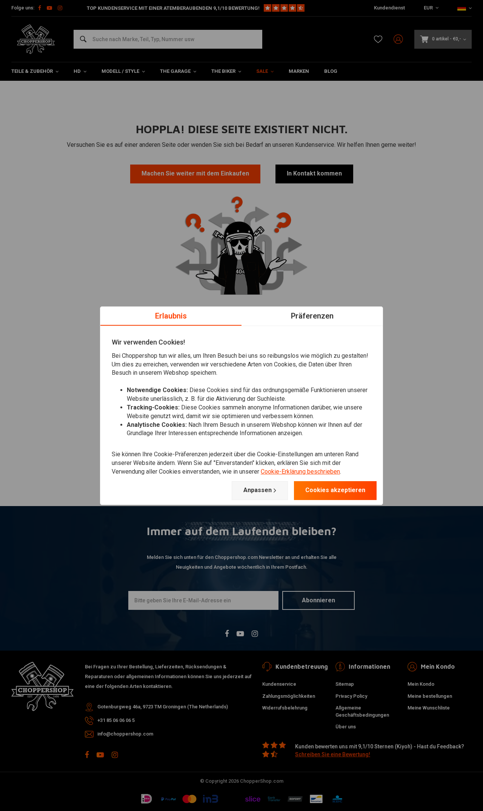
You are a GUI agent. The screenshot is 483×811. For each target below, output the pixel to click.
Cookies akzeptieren (335, 490)
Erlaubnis (171, 315)
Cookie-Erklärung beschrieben (300, 471)
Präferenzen (312, 315)
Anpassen (257, 490)
